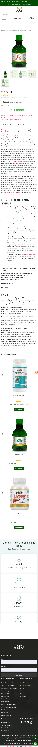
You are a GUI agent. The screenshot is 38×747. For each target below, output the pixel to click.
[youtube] (31, 723)
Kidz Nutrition (5, 710)
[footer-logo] (19, 646)
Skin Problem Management (9, 688)
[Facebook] (21, 723)
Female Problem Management (6, 700)
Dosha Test (23, 688)
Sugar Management (7, 682)
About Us (23, 682)
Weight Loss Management (9, 704)
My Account (17, 18)
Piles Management (6, 691)
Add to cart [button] (19, 409)
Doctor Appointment (26, 685)
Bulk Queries (5, 730)
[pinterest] (28, 723)
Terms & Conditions (7, 725)
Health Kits (4, 712)
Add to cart (20, 110)
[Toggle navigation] (4, 18)
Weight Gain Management (9, 707)
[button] (33, 35)
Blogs (22, 693)
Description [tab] (7, 124)
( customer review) (8, 97)
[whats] (35, 744)
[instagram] (25, 723)
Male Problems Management (5, 695)
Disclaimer (23, 696)
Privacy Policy (5, 722)
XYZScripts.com (28, 746)
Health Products (6, 715)
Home (3, 30)
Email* (3, 666)
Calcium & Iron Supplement (15, 30)
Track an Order (5, 728)
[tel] (35, 738)
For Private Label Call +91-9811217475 (19, 4)
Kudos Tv (23, 691)
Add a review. (22, 97)
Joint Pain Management (8, 685)
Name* (3, 659)
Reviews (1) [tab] (20, 124)
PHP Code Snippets (11, 746)
